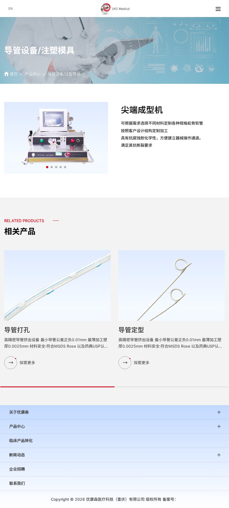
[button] (47, 167)
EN (10, 8)
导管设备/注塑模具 (64, 74)
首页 (14, 74)
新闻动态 (17, 455)
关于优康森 (19, 412)
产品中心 (32, 74)
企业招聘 (17, 469)
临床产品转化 (21, 441)
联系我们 (17, 483)
